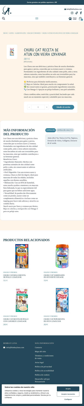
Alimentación (20, 33)
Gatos (11, 33)
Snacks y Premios (33, 33)
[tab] (50, 130)
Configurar (68, 399)
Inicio (5, 33)
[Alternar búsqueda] (3, 18)
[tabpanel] (63, 141)
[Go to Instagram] (72, 13)
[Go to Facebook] (81, 13)
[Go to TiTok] (76, 13)
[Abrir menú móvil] (36, 18)
